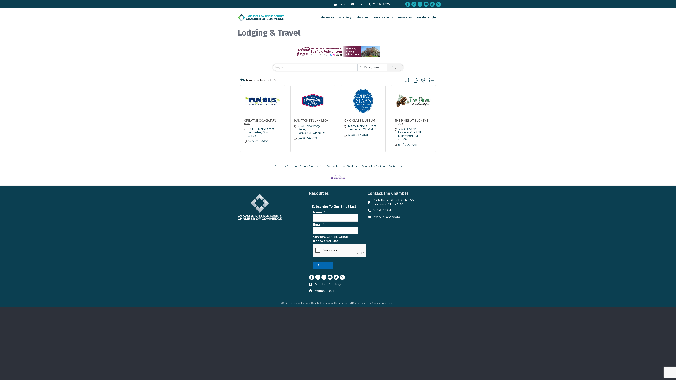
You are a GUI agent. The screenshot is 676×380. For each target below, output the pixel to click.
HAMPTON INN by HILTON (311, 120)
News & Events (383, 17)
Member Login (426, 17)
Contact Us (395, 166)
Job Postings (378, 166)
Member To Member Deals (352, 166)
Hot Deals (328, 166)
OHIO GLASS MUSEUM (359, 120)
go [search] (397, 67)
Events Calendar (309, 166)
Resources (405, 17)
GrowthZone (387, 303)
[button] (242, 80)
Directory (345, 17)
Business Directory (286, 166)
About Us (362, 17)
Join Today (327, 17)
